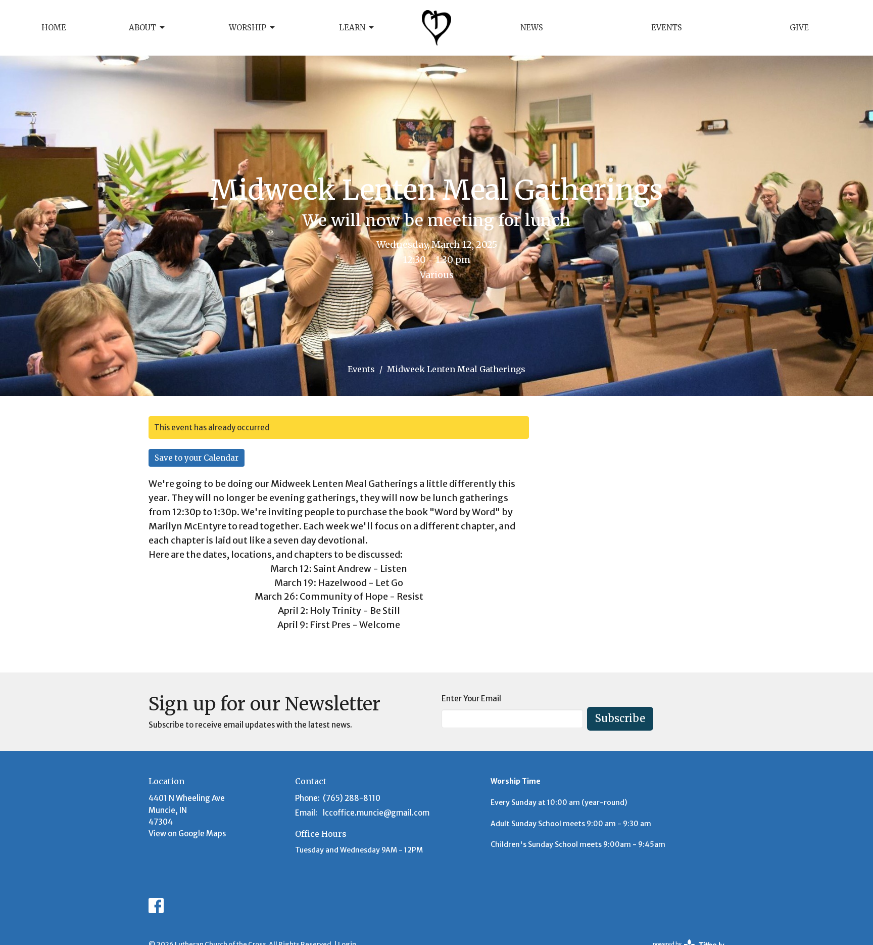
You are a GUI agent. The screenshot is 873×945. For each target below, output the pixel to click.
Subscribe (620, 718)
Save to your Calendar (196, 458)
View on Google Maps (187, 833)
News (531, 27)
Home (53, 27)
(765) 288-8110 (351, 798)
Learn (352, 27)
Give (799, 27)
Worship (247, 27)
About (142, 27)
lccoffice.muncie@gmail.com (376, 813)
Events (666, 27)
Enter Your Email (471, 698)
